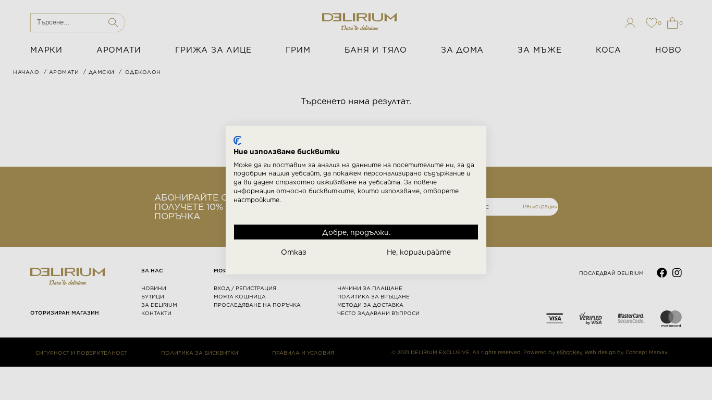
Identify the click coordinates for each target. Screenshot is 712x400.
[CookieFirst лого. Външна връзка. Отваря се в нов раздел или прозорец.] (237, 140)
